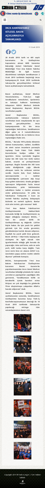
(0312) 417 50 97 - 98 (23, 1)
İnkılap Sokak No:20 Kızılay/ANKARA (23, 3)
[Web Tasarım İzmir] (22, 482)
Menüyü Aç (4, 20)
